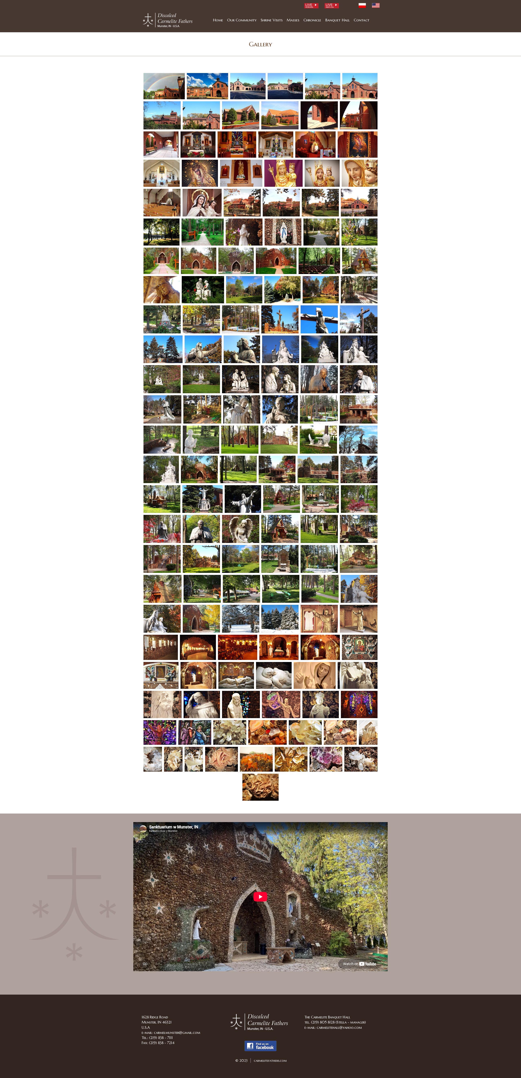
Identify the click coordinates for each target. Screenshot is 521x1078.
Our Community (242, 19)
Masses (293, 19)
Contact (361, 19)
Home (218, 19)
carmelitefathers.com (270, 1060)
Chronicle (312, 19)
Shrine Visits (272, 19)
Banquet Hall (337, 19)
